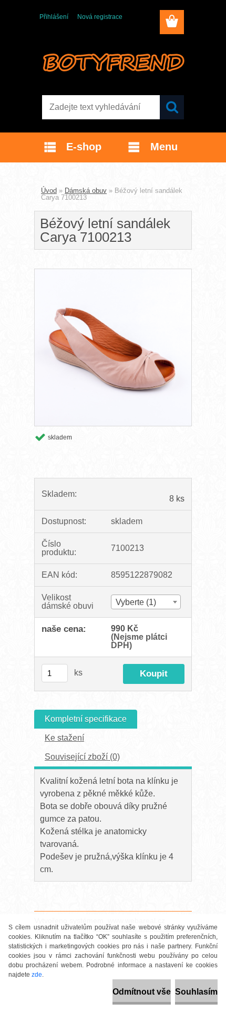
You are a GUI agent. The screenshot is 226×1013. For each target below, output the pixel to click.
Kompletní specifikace (86, 718)
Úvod (49, 191)
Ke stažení (64, 737)
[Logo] (112, 61)
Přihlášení (53, 17)
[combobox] (146, 602)
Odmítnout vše (141, 991)
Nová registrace (99, 17)
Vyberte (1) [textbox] (136, 602)
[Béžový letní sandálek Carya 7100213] (113, 273)
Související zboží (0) (82, 756)
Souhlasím (196, 991)
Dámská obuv (86, 191)
